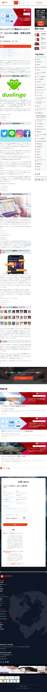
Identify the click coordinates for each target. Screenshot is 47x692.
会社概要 (1, 582)
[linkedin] (5, 662)
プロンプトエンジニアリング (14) (41, 120)
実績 (1, 626)
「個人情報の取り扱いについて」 (10, 514)
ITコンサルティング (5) (41, 160)
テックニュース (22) (41, 84)
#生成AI (13, 408)
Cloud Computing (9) (41, 141)
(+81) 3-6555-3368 (3, 656)
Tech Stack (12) (40, 126)
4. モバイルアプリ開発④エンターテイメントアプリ (11, 54)
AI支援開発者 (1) (40, 87)
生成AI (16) (39, 62)
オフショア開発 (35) (41, 76)
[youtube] (8, 662)
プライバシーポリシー (23, 686)
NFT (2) (38, 154)
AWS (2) (38, 166)
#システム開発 (9, 408)
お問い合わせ (39, 2)
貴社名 (17, 491)
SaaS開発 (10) (40, 113)
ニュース (1, 603)
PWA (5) (38, 64)
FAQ (1, 605)
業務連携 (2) (39, 164)
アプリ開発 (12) (40, 123)
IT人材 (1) (39, 82)
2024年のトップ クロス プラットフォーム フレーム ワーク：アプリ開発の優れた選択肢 (44, 38)
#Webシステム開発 (4, 433)
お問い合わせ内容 (6, 506)
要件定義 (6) (39, 144)
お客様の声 (2, 629)
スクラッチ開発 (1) (41, 138)
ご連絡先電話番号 (6, 499)
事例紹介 (1, 624)
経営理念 (1, 588)
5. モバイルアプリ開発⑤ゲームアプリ (8, 55)
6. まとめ (3, 57)
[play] (23, 670)
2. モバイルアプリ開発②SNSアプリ (8, 50)
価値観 (1, 591)
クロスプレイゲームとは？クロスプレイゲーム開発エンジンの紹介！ (43, 42)
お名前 (4, 491)
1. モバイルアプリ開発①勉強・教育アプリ (9, 49)
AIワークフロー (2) (41, 90)
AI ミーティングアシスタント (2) (41, 109)
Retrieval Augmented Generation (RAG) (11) (41, 116)
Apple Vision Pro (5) (41, 129)
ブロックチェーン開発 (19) (41, 135)
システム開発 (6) (40, 79)
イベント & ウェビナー (4, 596)
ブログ (1, 601)
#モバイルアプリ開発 (16, 433)
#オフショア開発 (3, 408)
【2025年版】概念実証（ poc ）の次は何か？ (43, 33)
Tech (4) (38, 149)
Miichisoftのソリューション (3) (41, 102)
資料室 (1, 598)
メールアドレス (5, 495)
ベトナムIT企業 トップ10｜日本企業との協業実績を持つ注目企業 (13, 406)
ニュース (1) (39, 95)
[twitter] (1, 662)
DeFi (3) (38, 151)
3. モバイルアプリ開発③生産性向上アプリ (9, 52)
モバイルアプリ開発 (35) (41, 73)
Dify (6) (38, 59)
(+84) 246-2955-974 (3, 648)
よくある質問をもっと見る (14, 563)
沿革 (1, 586)
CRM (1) (38, 169)
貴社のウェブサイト (19, 495)
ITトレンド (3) (40, 92)
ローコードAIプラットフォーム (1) (41, 98)
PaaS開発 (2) (39, 146)
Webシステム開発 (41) (41, 67)
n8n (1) (38, 106)
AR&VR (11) (39, 131)
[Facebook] (3, 662)
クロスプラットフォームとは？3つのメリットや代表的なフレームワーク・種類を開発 (44, 47)
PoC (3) (38, 70)
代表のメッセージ (3, 584)
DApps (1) (39, 157)
